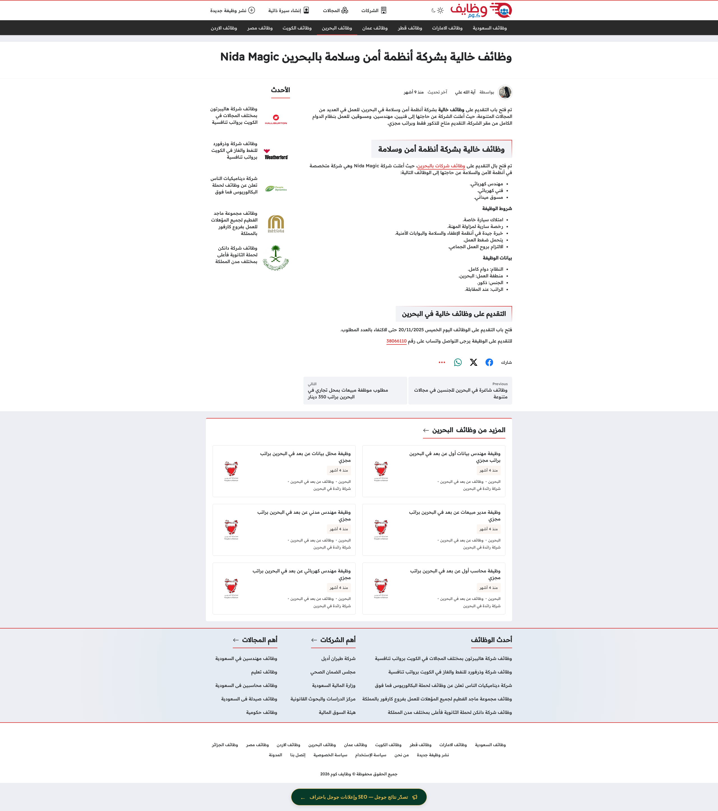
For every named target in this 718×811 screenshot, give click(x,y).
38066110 (396, 341)
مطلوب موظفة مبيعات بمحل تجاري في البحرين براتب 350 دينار (348, 393)
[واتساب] (458, 362)
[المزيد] (442, 362)
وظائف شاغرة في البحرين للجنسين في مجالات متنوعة (461, 393)
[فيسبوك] (489, 362)
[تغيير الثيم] (437, 10)
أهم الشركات (338, 640)
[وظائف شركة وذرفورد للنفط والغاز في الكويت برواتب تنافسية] (248, 154)
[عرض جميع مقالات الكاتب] (505, 92)
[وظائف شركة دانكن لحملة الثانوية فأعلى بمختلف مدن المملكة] (248, 259)
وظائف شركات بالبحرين (441, 165)
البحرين (442, 430)
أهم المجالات (259, 640)
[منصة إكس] (473, 362)
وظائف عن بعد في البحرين (462, 481)
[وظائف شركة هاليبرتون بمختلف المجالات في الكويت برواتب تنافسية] (248, 119)
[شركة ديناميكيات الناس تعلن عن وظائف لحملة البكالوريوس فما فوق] (248, 189)
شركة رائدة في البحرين (482, 488)
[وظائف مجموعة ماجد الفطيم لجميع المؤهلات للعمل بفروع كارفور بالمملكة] (248, 224)
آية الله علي (465, 92)
